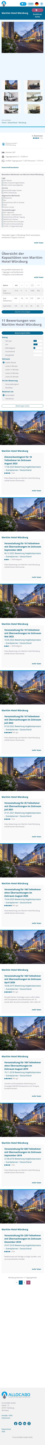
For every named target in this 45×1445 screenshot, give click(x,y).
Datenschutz (6, 1429)
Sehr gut (8, 341)
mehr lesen (38, 243)
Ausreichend (10, 351)
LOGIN (31, 4)
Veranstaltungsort (12, 384)
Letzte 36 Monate (11, 377)
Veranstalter (9, 395)
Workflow (9, 388)
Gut (6, 344)
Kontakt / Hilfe (7, 1415)
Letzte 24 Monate (11, 373)
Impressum (6, 1418)
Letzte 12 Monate (11, 369)
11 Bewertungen (37, 136)
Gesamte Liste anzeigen (22, 312)
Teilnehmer (9, 399)
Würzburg (22, 122)
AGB (3, 1431)
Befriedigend (10, 348)
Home (4, 122)
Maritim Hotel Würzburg (15, 450)
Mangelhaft (9, 355)
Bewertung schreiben (22, 333)
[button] (6, 98)
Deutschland (12, 122)
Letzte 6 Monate (11, 366)
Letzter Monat (10, 362)
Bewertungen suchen (22, 406)
